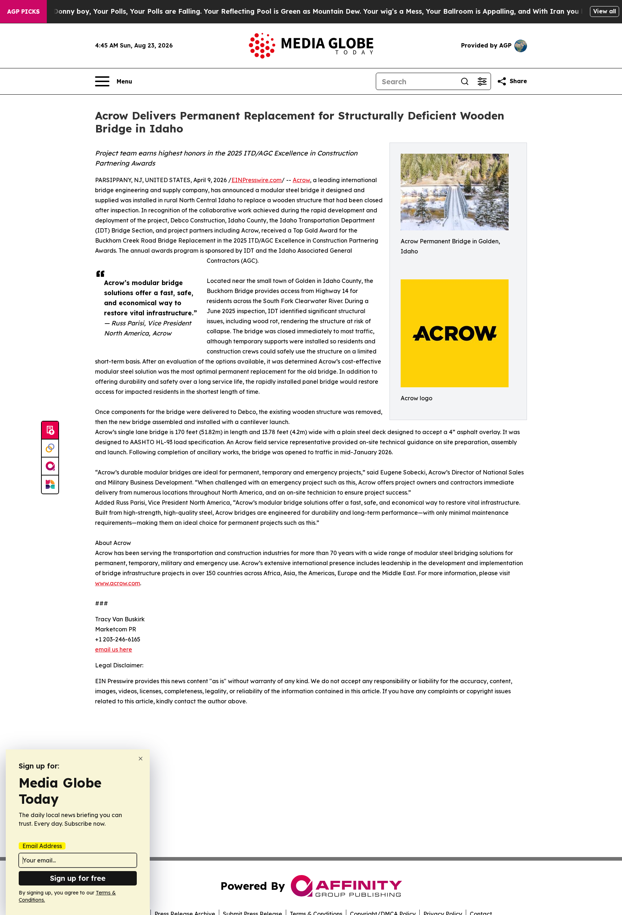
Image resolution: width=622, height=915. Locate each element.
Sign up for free (77, 878)
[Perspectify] (50, 448)
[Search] (464, 81)
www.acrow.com (117, 583)
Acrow (301, 180)
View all (604, 11)
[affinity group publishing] (50, 466)
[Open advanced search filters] (482, 81)
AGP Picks (23, 11)
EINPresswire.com (256, 180)
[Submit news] (50, 431)
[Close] (140, 758)
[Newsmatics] (50, 484)
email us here (113, 649)
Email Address (42, 845)
